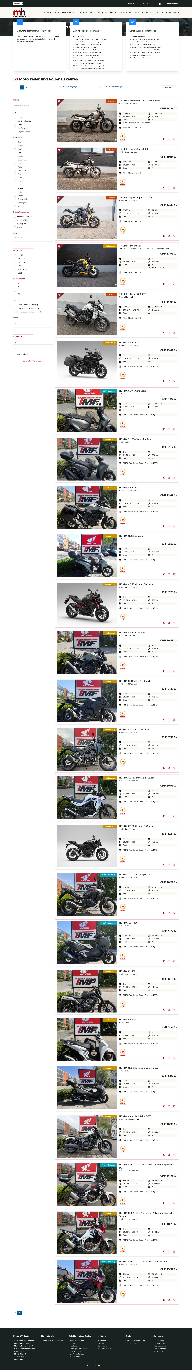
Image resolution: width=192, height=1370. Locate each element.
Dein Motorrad (68, 12)
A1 (19, 290)
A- (19, 287)
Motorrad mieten (86, 12)
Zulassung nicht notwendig (28, 308)
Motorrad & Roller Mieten (52, 1340)
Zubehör (101, 1343)
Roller (20, 167)
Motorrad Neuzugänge (23, 1343)
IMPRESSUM (158, 1351)
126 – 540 (22, 262)
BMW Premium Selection (24, 1348)
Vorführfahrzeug (24, 121)
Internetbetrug (159, 1343)
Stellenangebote (104, 1348)
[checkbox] (58, 87)
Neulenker (74, 1346)
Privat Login (148, 3)
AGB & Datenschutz (161, 1348)
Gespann (21, 181)
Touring (21, 149)
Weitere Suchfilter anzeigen (33, 361)
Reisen (160, 12)
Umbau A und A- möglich (31, 312)
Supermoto (22, 160)
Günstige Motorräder (78, 1348)
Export (20, 227)
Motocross (22, 170)
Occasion (21, 117)
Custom (21, 163)
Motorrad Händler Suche (135, 1340)
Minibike (21, 195)
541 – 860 (22, 266)
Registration (133, 3)
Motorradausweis (160, 1346)
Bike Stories (126, 12)
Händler (114, 12)
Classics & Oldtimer (78, 1351)
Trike (20, 185)
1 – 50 (20, 255)
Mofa (20, 192)
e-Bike (20, 188)
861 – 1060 (22, 269)
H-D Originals (19, 1351)
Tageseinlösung (24, 124)
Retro (20, 153)
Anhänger (22, 202)
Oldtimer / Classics (25, 216)
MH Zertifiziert (20, 1354)
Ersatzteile (102, 1340)
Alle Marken (19, 1356)
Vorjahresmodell (24, 131)
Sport (20, 142)
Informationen (172, 12)
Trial (19, 174)
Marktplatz (102, 12)
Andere (21, 206)
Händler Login (172, 3)
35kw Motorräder (77, 1340)
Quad (20, 178)
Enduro (20, 156)
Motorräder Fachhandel (23, 1346)
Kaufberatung (158, 1340)
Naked (20, 145)
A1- (19, 294)
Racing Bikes (22, 224)
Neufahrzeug (23, 128)
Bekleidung (102, 1346)
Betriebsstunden (23, 354)
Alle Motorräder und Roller (25, 1340)
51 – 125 (21, 259)
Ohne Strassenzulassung (28, 305)
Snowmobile (23, 199)
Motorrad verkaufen (144, 12)
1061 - (20, 273)
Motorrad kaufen (51, 12)
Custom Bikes (23, 220)
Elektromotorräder (77, 1354)
